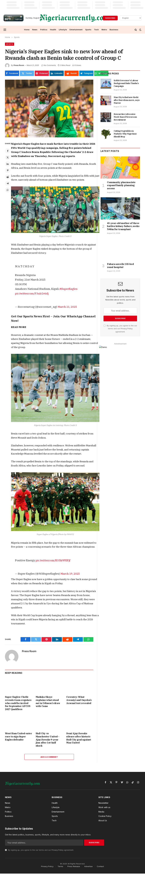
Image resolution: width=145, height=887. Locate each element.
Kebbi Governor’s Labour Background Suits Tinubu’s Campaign (126, 83)
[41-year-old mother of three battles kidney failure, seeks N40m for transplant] (120, 208)
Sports (88, 29)
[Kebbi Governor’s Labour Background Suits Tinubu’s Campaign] (106, 83)
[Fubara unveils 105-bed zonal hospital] (120, 249)
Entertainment (76, 29)
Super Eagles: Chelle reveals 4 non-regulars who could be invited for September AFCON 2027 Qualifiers (18, 703)
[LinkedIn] (7, 164)
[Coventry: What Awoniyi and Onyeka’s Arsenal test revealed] (79, 685)
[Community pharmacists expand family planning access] (120, 167)
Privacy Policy (127, 329)
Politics (43, 29)
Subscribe (110, 18)
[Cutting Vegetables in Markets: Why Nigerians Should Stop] (106, 134)
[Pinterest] (7, 170)
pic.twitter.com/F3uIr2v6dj (32, 293)
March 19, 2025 (70, 573)
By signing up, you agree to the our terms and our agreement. (121, 329)
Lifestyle (63, 29)
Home (26, 29)
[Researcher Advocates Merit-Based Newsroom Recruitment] (106, 117)
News (34, 29)
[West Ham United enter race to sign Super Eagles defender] (18, 722)
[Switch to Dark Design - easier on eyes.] (140, 30)
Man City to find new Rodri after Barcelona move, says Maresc (127, 100)
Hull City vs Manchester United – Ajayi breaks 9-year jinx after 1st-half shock (47, 739)
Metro (104, 29)
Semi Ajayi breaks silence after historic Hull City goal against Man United (78, 738)
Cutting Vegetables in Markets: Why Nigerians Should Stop (125, 134)
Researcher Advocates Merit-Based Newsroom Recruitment (125, 117)
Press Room (19, 65)
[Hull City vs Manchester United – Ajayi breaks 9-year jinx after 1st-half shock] (49, 722)
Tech (96, 29)
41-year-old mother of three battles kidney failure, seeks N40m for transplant (123, 226)
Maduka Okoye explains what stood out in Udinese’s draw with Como (48, 702)
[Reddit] (7, 177)
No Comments (50, 65)
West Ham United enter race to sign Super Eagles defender (18, 736)
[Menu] (5, 29)
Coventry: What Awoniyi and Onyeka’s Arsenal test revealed (78, 700)
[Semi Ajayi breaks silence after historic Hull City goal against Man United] (79, 722)
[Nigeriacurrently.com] (74, 18)
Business (114, 29)
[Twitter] (7, 157)
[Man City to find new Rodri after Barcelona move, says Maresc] (106, 100)
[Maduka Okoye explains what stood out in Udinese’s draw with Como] (49, 685)
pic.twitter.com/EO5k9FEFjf (53, 560)
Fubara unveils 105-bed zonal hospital (120, 266)
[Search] (135, 29)
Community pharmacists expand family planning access (121, 185)
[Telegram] (7, 183)
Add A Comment (49, 757)
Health (53, 29)
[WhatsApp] (7, 190)
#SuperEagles (68, 288)
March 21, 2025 (67, 306)
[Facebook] (7, 151)
